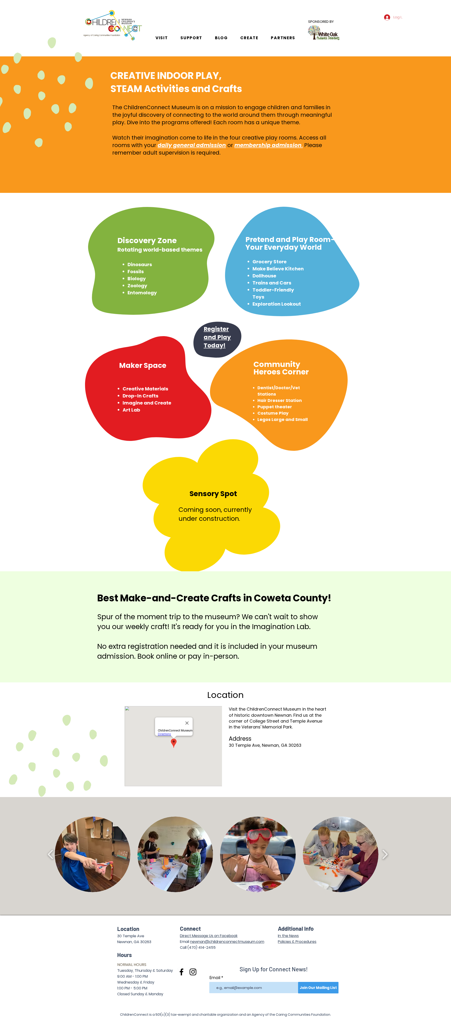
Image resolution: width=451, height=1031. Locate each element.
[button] (161, 38)
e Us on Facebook (221, 935)
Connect (190, 928)
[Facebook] (181, 972)
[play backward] (50, 854)
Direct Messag (193, 935)
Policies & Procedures (297, 941)
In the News (288, 935)
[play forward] (385, 854)
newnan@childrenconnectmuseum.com (227, 941)
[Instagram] (193, 972)
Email (215, 978)
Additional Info (296, 928)
